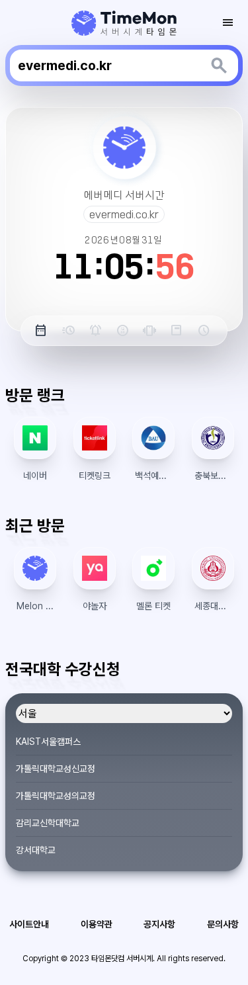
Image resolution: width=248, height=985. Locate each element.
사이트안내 (29, 924)
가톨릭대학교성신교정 (55, 768)
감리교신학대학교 (47, 823)
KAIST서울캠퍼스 (48, 741)
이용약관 (96, 924)
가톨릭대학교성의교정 (55, 796)
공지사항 (159, 924)
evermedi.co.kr (124, 214)
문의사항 (223, 924)
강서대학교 (36, 850)
